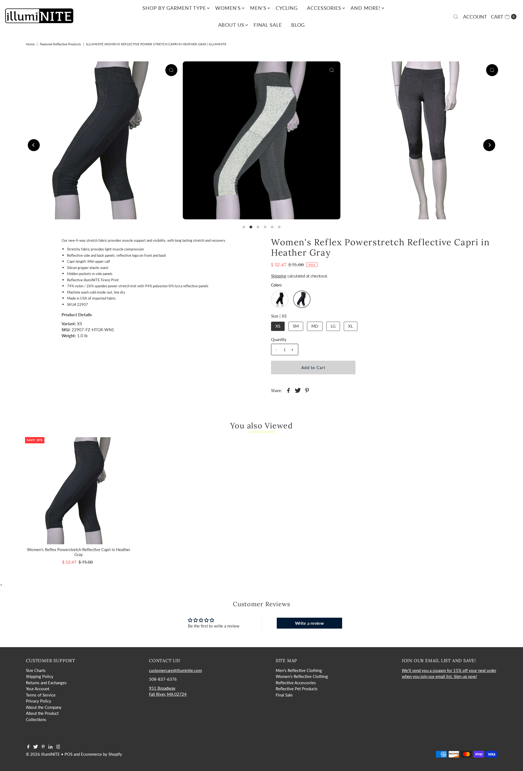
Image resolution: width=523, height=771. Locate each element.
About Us (231, 25)
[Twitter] (35, 747)
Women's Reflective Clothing (302, 676)
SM (296, 326)
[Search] (456, 16)
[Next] (489, 145)
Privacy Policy (38, 700)
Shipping (278, 275)
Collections (36, 719)
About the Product (42, 713)
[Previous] (34, 145)
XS (277, 326)
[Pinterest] (43, 747)
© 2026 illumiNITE (43, 754)
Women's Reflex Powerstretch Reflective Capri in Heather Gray (78, 552)
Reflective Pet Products (297, 688)
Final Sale (268, 25)
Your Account (37, 688)
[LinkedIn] (50, 747)
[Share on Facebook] (288, 390)
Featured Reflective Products (60, 44)
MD (314, 326)
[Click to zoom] (171, 70)
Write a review (309, 623)
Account (475, 17)
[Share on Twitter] (298, 390)
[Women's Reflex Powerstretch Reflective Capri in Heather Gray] (78, 490)
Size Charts (36, 670)
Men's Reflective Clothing (299, 670)
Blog (298, 25)
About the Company (44, 707)
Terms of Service (41, 694)
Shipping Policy (39, 676)
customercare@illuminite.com (175, 670)
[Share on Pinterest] (307, 390)
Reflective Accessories (296, 682)
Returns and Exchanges (46, 682)
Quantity (279, 339)
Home (30, 44)
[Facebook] (28, 747)
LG (333, 326)
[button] (279, 299)
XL (350, 326)
